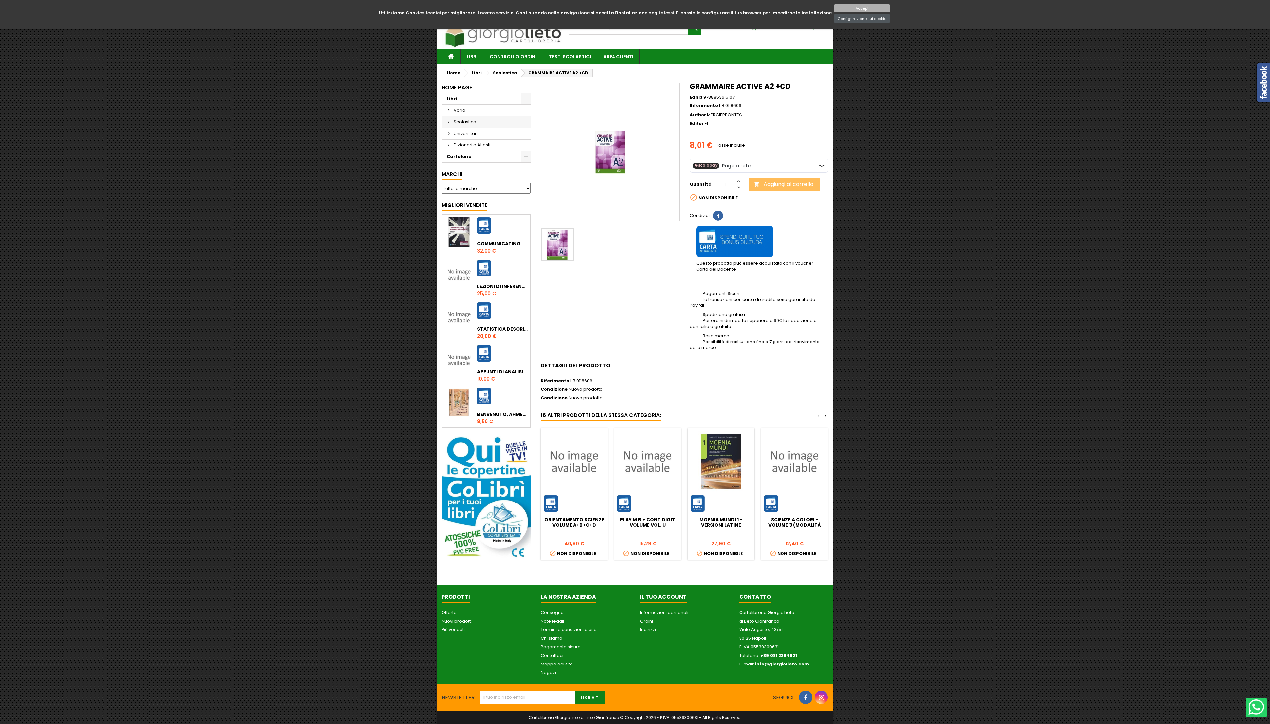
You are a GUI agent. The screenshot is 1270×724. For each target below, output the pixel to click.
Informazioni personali (664, 612)
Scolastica (465, 122)
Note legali (552, 621)
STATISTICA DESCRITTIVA (502, 329)
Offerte (449, 612)
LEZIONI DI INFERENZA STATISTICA (502, 286)
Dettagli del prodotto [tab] (575, 365)
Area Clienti (618, 56)
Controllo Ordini (513, 56)
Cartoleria (459, 156)
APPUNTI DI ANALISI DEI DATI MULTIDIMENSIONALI (502, 371)
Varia (459, 110)
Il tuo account (663, 597)
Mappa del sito (557, 664)
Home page (457, 87)
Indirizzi (648, 629)
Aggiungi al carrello (783, 184)
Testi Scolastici (570, 56)
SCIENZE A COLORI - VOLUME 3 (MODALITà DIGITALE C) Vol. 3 (794, 525)
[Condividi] (718, 216)
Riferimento (704, 106)
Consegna (552, 612)
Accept (862, 8)
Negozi (548, 672)
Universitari (466, 133)
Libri (472, 56)
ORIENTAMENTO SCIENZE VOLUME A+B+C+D (574, 522)
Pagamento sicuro (561, 647)
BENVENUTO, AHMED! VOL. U (502, 414)
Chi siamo (551, 638)
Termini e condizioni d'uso (569, 629)
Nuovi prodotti (457, 621)
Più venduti (453, 629)
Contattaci (552, 655)
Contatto (755, 597)
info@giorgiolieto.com (782, 664)
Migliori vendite (464, 205)
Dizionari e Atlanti (472, 145)
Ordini (646, 621)
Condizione (554, 389)
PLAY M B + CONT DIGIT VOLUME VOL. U (647, 522)
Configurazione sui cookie (862, 18)
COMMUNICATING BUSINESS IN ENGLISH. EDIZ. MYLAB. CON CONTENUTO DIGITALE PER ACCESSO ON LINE (502, 243)
